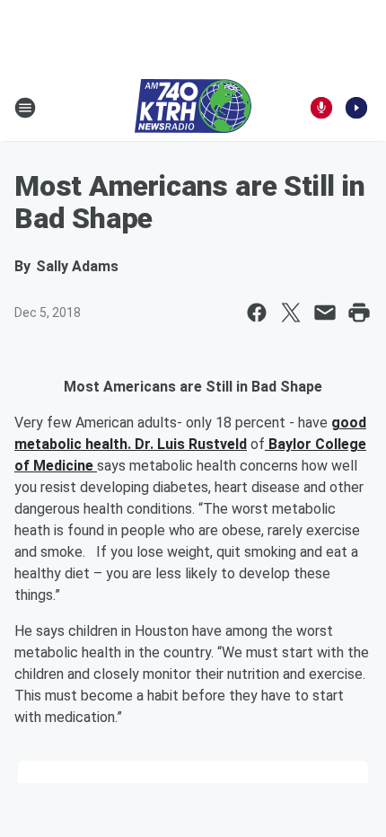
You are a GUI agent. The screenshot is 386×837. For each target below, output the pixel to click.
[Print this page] (359, 312)
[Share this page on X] (290, 312)
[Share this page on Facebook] (256, 312)
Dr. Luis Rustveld (191, 444)
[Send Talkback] (321, 108)
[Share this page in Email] (325, 312)
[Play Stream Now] (356, 108)
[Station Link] (193, 108)
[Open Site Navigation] (25, 108)
